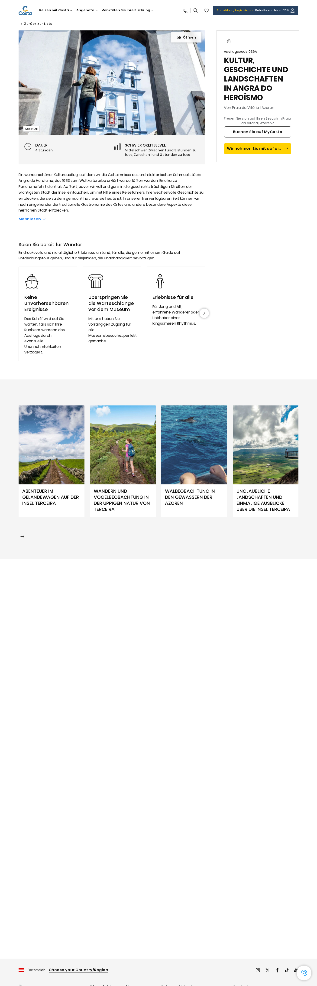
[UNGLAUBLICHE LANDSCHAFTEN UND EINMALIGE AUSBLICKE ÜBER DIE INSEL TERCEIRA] (266, 461)
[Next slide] (204, 313)
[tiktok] (287, 970)
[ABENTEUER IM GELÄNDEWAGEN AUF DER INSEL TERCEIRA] (51, 461)
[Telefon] (185, 10)
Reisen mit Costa (54, 10)
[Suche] (195, 10)
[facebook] (277, 970)
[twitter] (267, 970)
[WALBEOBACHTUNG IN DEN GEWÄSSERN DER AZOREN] (194, 461)
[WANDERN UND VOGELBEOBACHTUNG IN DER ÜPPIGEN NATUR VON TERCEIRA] (123, 461)
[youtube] (296, 970)
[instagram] (258, 970)
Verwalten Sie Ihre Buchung (126, 10)
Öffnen (189, 37)
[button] (206, 10)
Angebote (85, 10)
